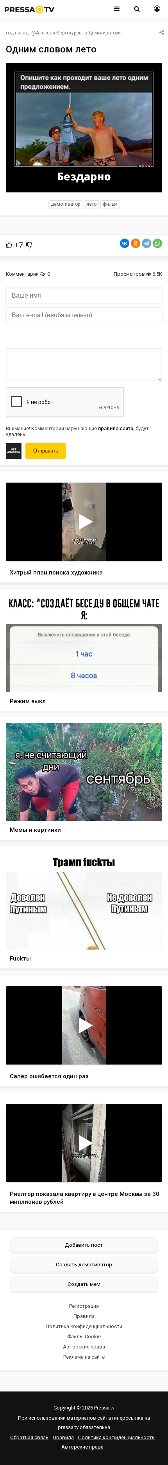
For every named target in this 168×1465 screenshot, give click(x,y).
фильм (110, 204)
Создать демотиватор (84, 1264)
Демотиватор (65, 204)
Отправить (45, 451)
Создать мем (84, 1284)
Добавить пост (84, 1245)
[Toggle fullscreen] (147, 547)
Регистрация (84, 1306)
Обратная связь (29, 1437)
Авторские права (84, 1347)
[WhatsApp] (157, 243)
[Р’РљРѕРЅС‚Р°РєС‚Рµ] (124, 243)
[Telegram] (146, 243)
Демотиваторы (105, 33)
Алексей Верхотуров (59, 33)
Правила (84, 1316)
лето (91, 204)
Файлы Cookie (84, 1336)
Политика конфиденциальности (84, 1326)
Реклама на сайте (84, 1357)
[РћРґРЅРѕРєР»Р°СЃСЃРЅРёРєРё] (135, 243)
